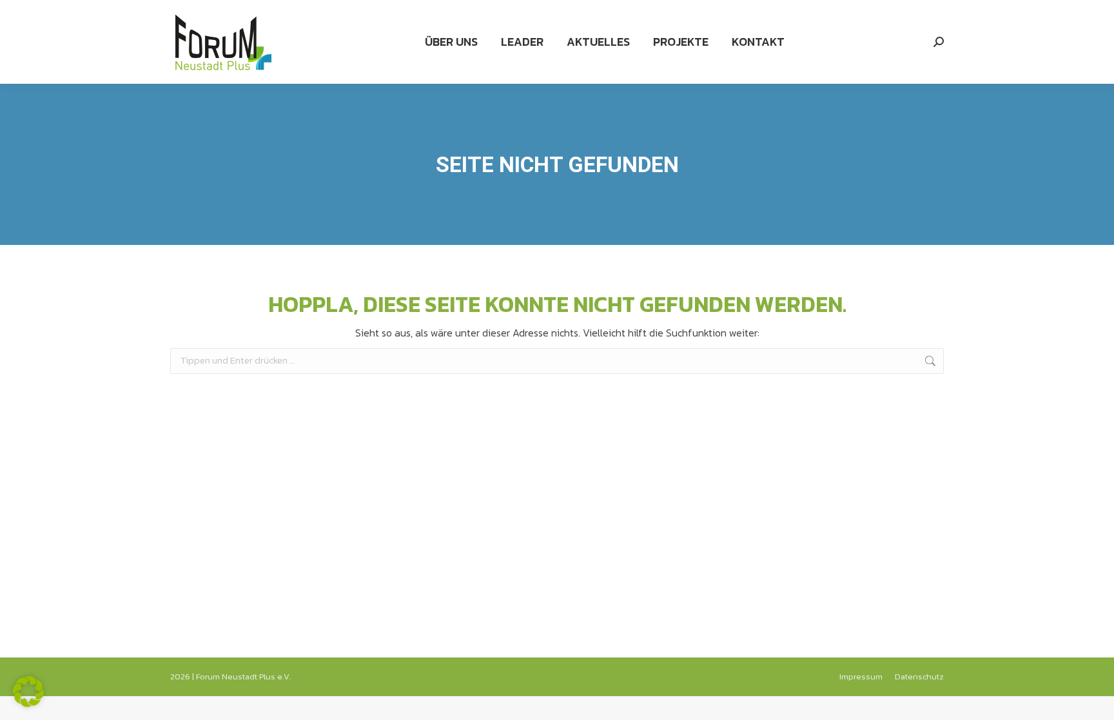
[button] (28, 691)
